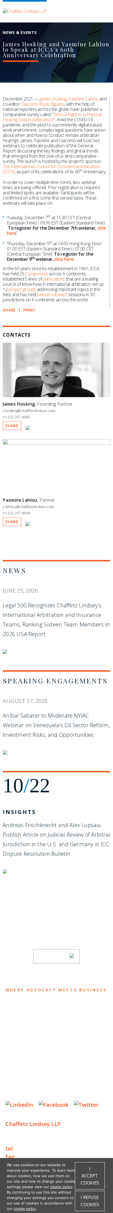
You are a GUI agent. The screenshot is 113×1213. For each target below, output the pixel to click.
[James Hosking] (56, 395)
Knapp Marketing (58, 1093)
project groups (22, 289)
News (14, 570)
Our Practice (27, 1029)
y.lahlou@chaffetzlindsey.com (28, 506)
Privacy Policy (21, 1077)
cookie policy (61, 1187)
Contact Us (25, 1061)
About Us (21, 1007)
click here (64, 259)
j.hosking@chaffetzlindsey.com (29, 410)
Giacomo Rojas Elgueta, (43, 104)
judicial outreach (52, 294)
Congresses (36, 274)
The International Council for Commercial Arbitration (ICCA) (51, 169)
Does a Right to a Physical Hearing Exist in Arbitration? (52, 117)
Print (29, 310)
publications (54, 279)
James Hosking (53, 99)
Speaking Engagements (55, 680)
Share (9, 310)
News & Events (30, 1050)
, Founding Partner (38, 404)
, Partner (29, 500)
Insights (19, 812)
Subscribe (53, 956)
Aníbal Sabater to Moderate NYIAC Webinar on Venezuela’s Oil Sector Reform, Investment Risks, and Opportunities (56, 725)
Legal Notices (62, 1077)
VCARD (12, 425)
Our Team (21, 1018)
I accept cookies (90, 1176)
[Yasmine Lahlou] (56, 443)
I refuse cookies (90, 1201)
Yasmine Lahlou (83, 99)
